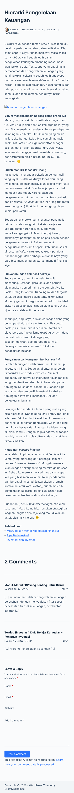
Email (8, 697)
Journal (52, 29)
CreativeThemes (14, 788)
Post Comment (17, 754)
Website (9, 708)
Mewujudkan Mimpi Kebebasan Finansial (33, 530)
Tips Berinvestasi (18, 535)
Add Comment (14, 720)
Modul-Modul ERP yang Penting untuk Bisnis (34, 585)
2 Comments (11, 33)
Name (8, 686)
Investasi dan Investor (21, 540)
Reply (65, 589)
